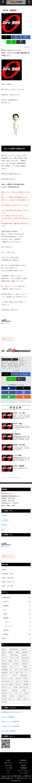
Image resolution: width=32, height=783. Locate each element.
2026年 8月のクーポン (8, 582)
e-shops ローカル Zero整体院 (10, 726)
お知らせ (15, 359)
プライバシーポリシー (24, 770)
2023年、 (22, 359)
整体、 (23, 361)
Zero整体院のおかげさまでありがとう (12, 712)
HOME (8, 760)
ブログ (8, 770)
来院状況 (23, 765)
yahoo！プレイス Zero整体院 (10, 721)
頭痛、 (12, 366)
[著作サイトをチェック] (8, 388)
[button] (21, 42)
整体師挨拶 (24, 768)
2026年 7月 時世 (7, 586)
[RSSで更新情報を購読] (23, 397)
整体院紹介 (24, 760)
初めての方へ (8, 762)
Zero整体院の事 (6, 359)
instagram (4, 524)
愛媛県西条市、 (15, 361)
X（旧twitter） (5, 520)
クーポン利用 (8, 768)
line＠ (3, 529)
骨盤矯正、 (19, 366)
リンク (8, 773)
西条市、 (24, 364)
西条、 (17, 364)
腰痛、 (11, 364)
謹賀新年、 (5, 366)
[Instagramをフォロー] (23, 392)
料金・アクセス (23, 762)
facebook (3, 515)
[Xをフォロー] (23, 388)
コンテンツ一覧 (23, 773)
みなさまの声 (8, 765)
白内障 (4, 569)
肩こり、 (5, 364)
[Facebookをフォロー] (8, 392)
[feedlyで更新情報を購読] (8, 397)
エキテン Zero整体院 (7, 716)
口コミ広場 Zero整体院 (8, 731)
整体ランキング (5, 323)
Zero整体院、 (6, 361)
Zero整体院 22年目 (7, 573)
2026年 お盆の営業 (7, 578)
